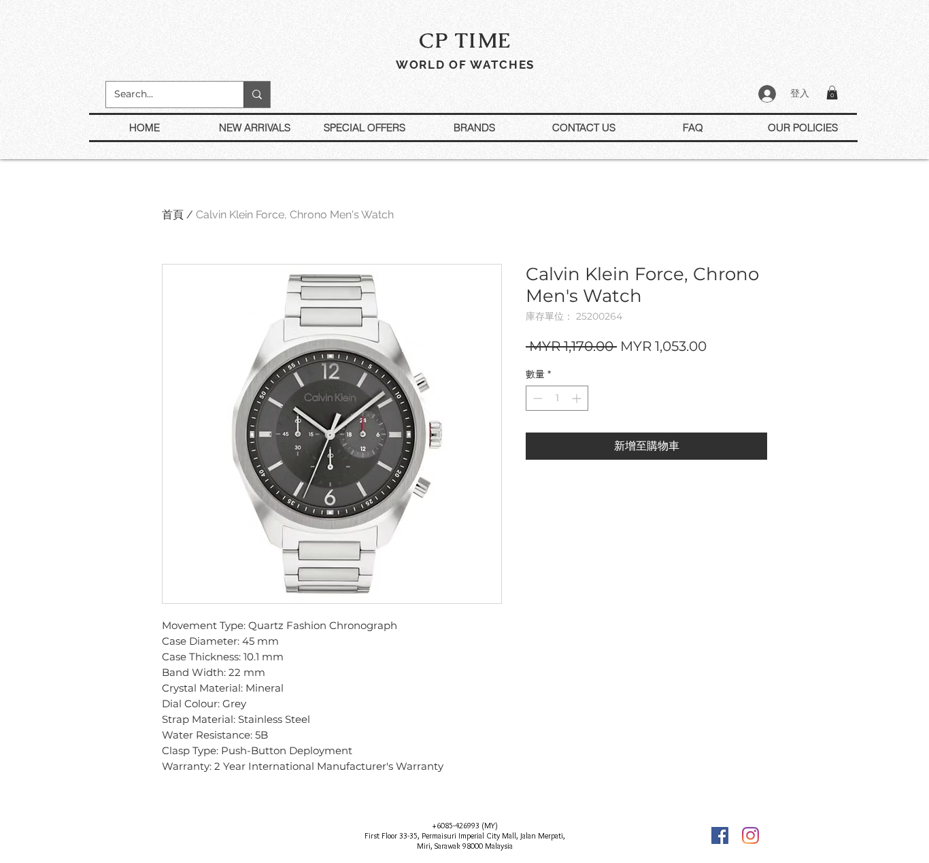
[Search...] (256, 94)
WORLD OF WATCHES (465, 64)
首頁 (173, 214)
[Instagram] (750, 835)
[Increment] (577, 398)
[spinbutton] (557, 398)
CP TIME (465, 40)
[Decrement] (536, 398)
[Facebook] (719, 835)
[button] (832, 92)
